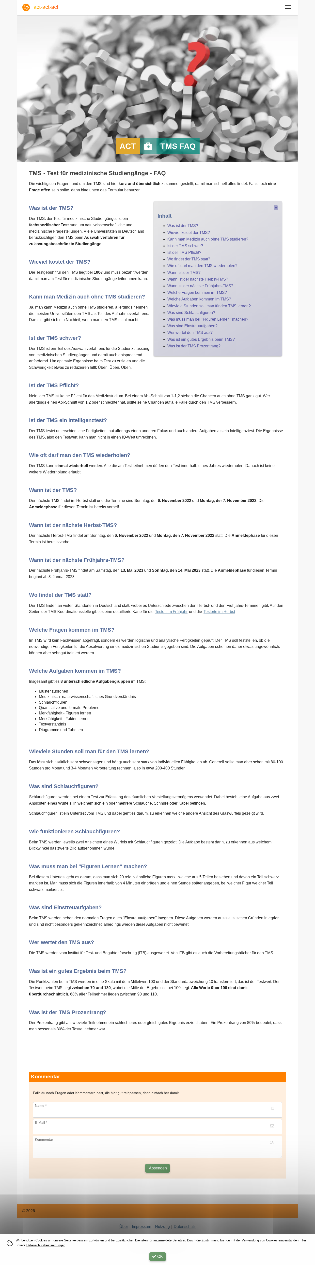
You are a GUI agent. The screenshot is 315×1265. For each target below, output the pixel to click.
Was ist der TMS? (182, 226)
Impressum (141, 1226)
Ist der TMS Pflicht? (184, 252)
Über (123, 1226)
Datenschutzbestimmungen (45, 1245)
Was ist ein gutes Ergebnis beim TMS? (201, 339)
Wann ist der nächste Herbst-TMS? (197, 279)
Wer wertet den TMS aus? (190, 332)
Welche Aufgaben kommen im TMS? (199, 299)
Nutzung (162, 1226)
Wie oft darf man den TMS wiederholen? (202, 266)
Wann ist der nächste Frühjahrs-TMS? (200, 286)
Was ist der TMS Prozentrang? (193, 346)
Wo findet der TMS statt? (188, 259)
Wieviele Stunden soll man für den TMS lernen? (209, 306)
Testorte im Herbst (219, 612)
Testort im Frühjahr (171, 612)
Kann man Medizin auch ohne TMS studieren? (207, 239)
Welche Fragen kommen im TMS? (197, 292)
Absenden (157, 1168)
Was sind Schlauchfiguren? (191, 313)
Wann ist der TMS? (184, 272)
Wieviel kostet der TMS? (188, 232)
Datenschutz (185, 1226)
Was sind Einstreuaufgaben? (192, 326)
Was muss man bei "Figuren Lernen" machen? (207, 319)
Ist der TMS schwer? (185, 246)
